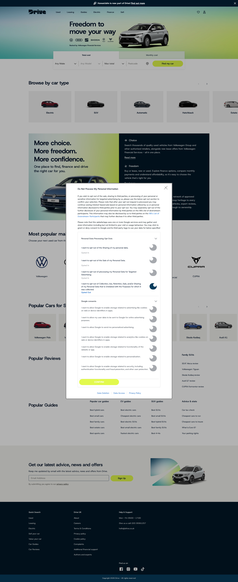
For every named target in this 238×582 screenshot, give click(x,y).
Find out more (138, 3)
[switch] (153, 247)
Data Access (119, 393)
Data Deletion (103, 393)
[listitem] (119, 238)
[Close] (166, 189)
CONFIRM (99, 382)
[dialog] (119, 291)
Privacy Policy (135, 393)
